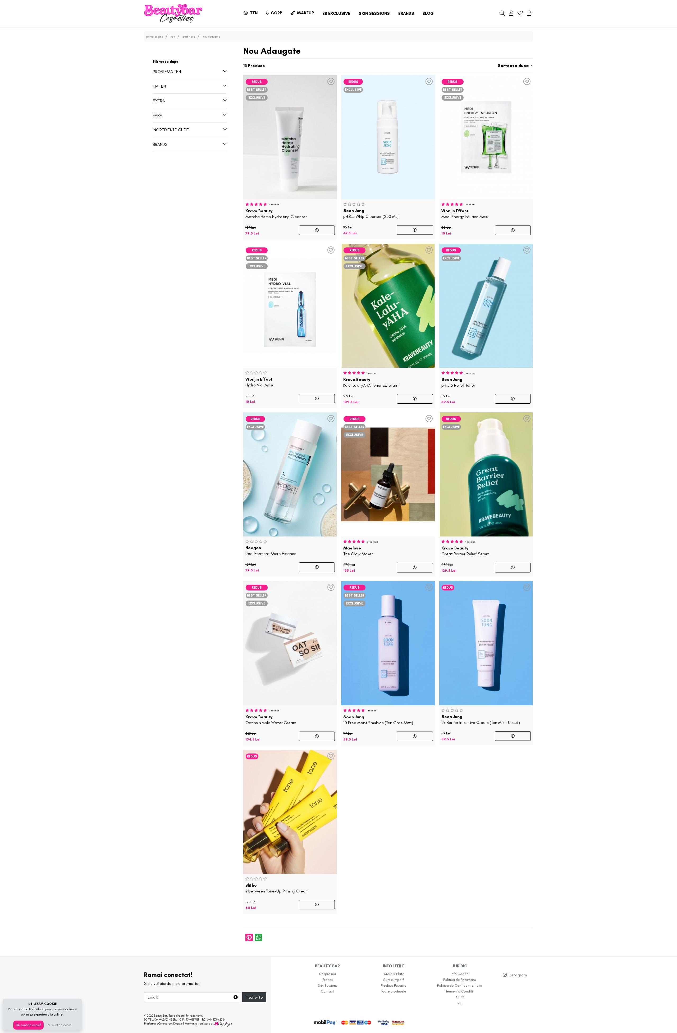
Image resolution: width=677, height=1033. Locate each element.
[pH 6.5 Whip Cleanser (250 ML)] (388, 136)
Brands (406, 13)
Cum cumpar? (393, 980)
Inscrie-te (254, 997)
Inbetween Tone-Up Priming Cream (277, 888)
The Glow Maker (358, 551)
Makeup (305, 12)
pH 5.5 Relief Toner (458, 382)
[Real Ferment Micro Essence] (290, 473)
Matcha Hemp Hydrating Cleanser (276, 214)
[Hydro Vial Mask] (290, 304)
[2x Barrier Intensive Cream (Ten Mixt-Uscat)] (486, 642)
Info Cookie (460, 974)
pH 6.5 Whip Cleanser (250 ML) (371, 213)
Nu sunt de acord (59, 1025)
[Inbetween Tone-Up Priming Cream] (290, 810)
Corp (276, 12)
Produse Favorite (393, 985)
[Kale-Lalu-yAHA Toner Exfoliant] (388, 304)
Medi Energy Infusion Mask (464, 214)
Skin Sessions (374, 13)
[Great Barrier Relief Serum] (486, 473)
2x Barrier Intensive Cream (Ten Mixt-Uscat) (480, 719)
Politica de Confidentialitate (459, 985)
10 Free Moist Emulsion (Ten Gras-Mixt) (378, 720)
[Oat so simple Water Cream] (290, 642)
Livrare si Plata (393, 974)
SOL (460, 1003)
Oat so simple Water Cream (270, 720)
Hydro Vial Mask (259, 382)
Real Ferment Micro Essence (270, 550)
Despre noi (327, 974)
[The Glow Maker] (388, 473)
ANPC (459, 997)
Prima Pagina (154, 36)
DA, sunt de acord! (28, 1025)
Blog (428, 13)
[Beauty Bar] (173, 13)
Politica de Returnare (459, 980)
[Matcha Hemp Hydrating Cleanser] (290, 136)
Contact (327, 991)
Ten (253, 12)
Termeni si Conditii (460, 991)
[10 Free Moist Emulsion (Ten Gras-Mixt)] (388, 642)
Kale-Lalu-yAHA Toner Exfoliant (371, 382)
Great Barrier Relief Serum (465, 551)
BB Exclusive (336, 13)
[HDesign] (222, 1023)
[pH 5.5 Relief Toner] (486, 304)
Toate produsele (393, 991)
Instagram (518, 974)
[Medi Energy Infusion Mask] (486, 136)
